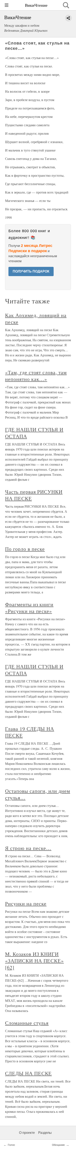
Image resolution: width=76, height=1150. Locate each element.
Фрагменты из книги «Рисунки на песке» (29, 607)
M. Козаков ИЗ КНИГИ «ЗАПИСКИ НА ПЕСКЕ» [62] (34, 961)
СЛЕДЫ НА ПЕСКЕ (28, 1073)
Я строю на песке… (28, 848)
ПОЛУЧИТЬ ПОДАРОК (31, 271)
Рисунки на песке (25, 903)
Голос (11, 1144)
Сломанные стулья (27, 1023)
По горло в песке (25, 548)
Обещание (58, 1144)
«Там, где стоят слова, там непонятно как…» (36, 375)
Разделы (45, 1132)
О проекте (27, 1132)
